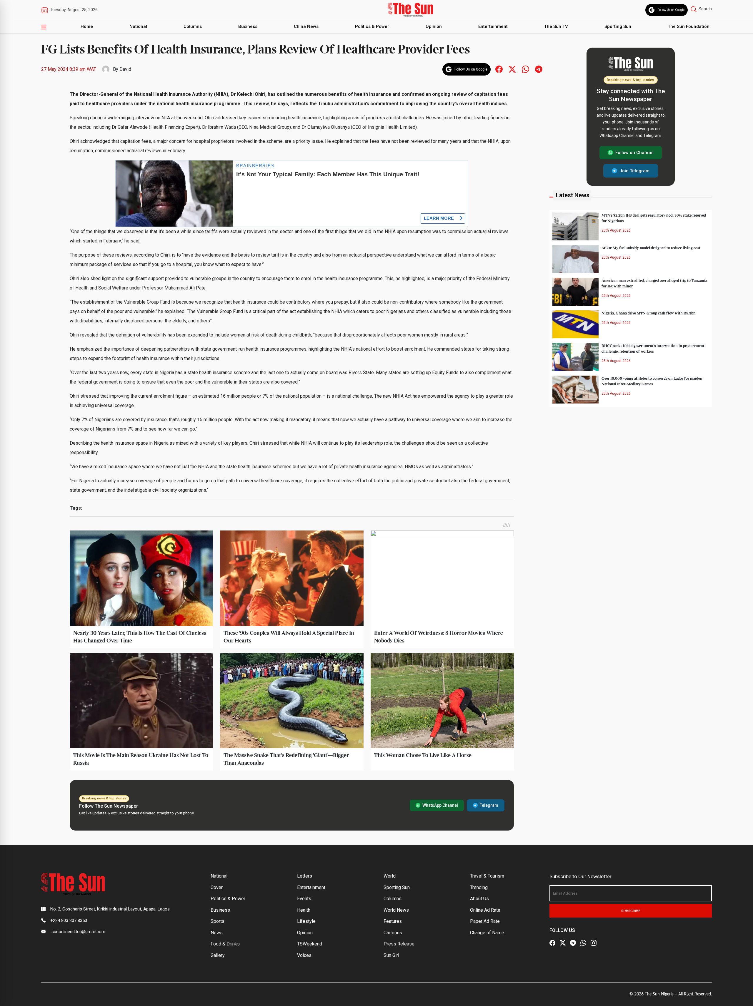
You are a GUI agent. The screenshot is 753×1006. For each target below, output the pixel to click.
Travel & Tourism (487, 876)
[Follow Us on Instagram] (594, 943)
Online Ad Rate (485, 910)
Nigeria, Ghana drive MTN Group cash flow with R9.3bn (649, 313)
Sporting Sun (617, 26)
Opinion (434, 26)
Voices (304, 955)
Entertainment (493, 26)
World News (396, 910)
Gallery (218, 955)
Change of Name (487, 932)
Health (303, 910)
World (390, 876)
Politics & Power (372, 26)
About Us (479, 898)
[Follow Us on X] (563, 943)
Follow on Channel (634, 152)
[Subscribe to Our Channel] (573, 943)
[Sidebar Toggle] (43, 26)
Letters (304, 876)
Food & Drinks (225, 944)
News (217, 932)
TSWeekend (309, 944)
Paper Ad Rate (485, 921)
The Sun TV (556, 26)
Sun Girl (391, 955)
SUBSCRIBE (630, 911)
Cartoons (393, 932)
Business (247, 26)
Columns (193, 26)
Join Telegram (634, 170)
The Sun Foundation (688, 26)
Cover (217, 887)
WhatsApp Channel (440, 805)
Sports (217, 921)
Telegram (489, 805)
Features (393, 921)
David (125, 69)
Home (87, 26)
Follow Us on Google (670, 9)
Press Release (399, 944)
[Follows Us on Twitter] (512, 69)
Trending (479, 887)
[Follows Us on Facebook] (499, 69)
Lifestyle (306, 921)
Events (304, 898)
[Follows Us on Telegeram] (538, 69)
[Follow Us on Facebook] (552, 943)
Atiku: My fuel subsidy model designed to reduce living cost (651, 248)
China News (306, 26)
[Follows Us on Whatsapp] (525, 69)
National (138, 26)
